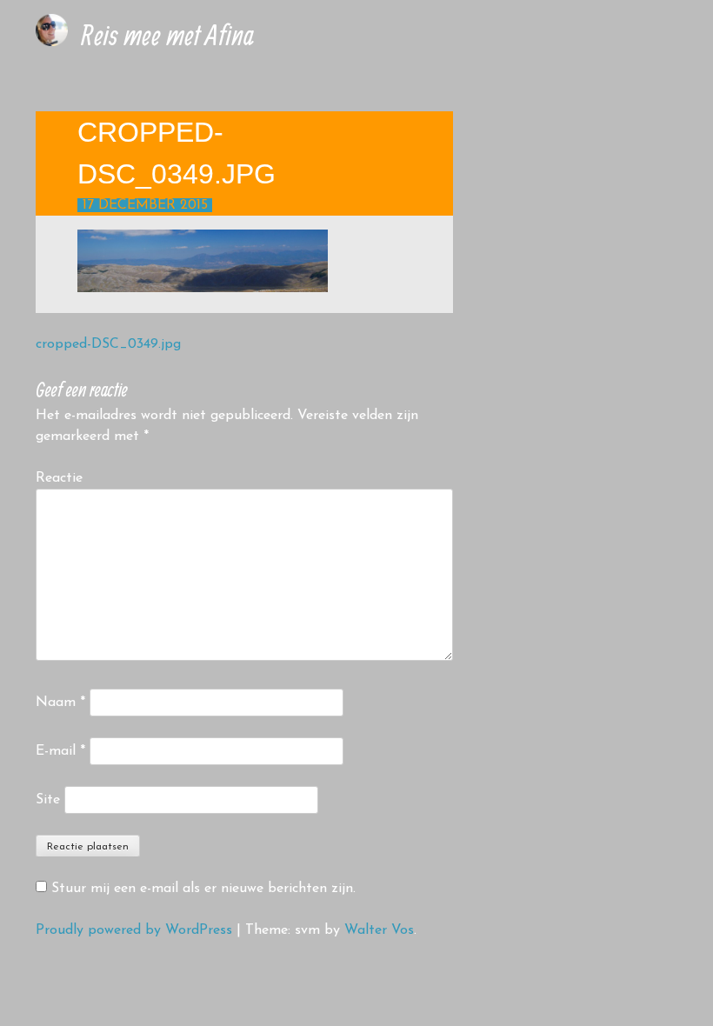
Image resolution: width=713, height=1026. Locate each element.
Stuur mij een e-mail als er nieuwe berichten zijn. (203, 889)
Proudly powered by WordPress (134, 930)
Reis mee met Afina (167, 34)
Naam (60, 703)
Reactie (59, 478)
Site (48, 800)
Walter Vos (379, 930)
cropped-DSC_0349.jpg (108, 344)
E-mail (60, 751)
